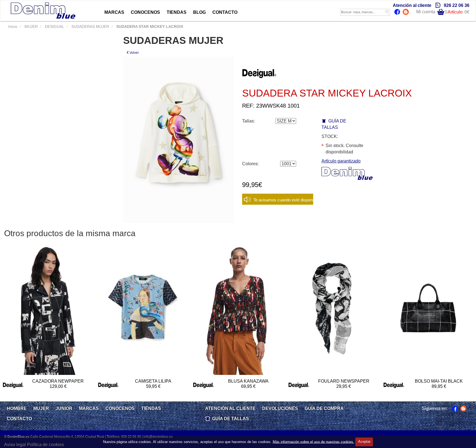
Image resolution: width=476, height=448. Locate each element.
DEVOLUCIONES (280, 408)
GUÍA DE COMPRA (324, 408)
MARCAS (114, 12)
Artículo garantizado (341, 161)
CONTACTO (224, 12)
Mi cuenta (425, 11)
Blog (406, 12)
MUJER (30, 26)
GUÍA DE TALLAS (230, 418)
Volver (134, 53)
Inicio (12, 26)
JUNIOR (64, 408)
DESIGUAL (54, 26)
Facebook (398, 12)
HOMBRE (17, 408)
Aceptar (364, 441)
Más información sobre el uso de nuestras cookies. (313, 441)
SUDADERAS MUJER (89, 26)
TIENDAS (176, 12)
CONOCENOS (145, 12)
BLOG (199, 12)
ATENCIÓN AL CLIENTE (230, 408)
